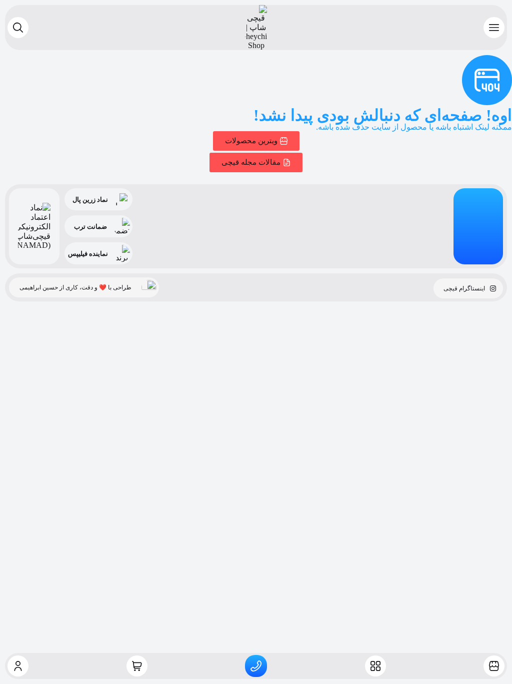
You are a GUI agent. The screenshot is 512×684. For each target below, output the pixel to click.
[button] (494, 27)
